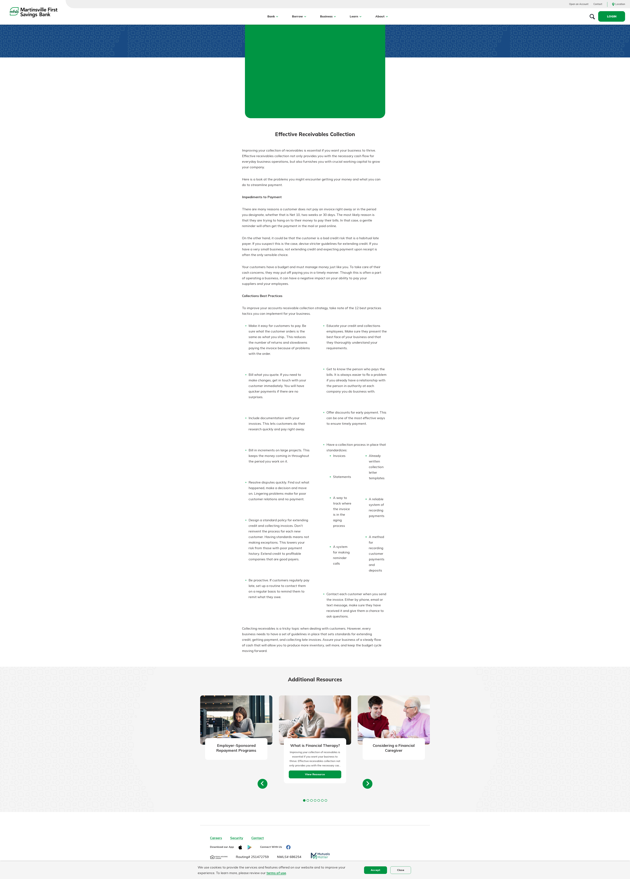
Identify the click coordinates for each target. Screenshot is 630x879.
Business (326, 16)
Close (400, 870)
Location (620, 4)
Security (236, 838)
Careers (216, 838)
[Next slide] (367, 784)
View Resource (315, 774)
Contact (597, 4)
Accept (375, 870)
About (380, 16)
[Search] (592, 16)
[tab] (304, 800)
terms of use (276, 873)
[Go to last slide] (262, 784)
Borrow (297, 16)
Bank (271, 16)
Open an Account (578, 4)
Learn (354, 16)
